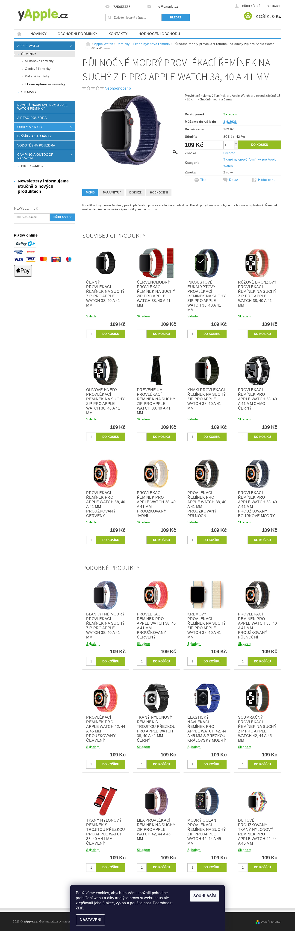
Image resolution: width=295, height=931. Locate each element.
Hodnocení (159, 192)
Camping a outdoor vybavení (35, 156)
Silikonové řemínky (39, 61)
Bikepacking (32, 166)
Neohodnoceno (118, 88)
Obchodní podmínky (77, 34)
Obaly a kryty (30, 127)
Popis (90, 192)
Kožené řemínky (37, 76)
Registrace (272, 6)
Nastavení (90, 920)
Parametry (112, 192)
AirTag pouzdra (32, 118)
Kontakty (118, 34)
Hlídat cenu (267, 180)
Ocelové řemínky (38, 68)
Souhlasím (204, 896)
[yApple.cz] (50, 14)
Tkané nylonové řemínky (45, 84)
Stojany (28, 92)
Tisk (203, 180)
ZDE (80, 908)
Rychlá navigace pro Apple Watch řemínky (42, 106)
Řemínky (28, 54)
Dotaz (233, 180)
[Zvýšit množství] (236, 143)
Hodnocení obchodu (159, 34)
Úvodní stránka (19, 34)
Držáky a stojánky (34, 136)
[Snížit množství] (236, 147)
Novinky (38, 34)
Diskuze (135, 192)
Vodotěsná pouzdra (36, 145)
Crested (229, 153)
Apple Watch (29, 46)
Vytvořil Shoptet (270, 921)
